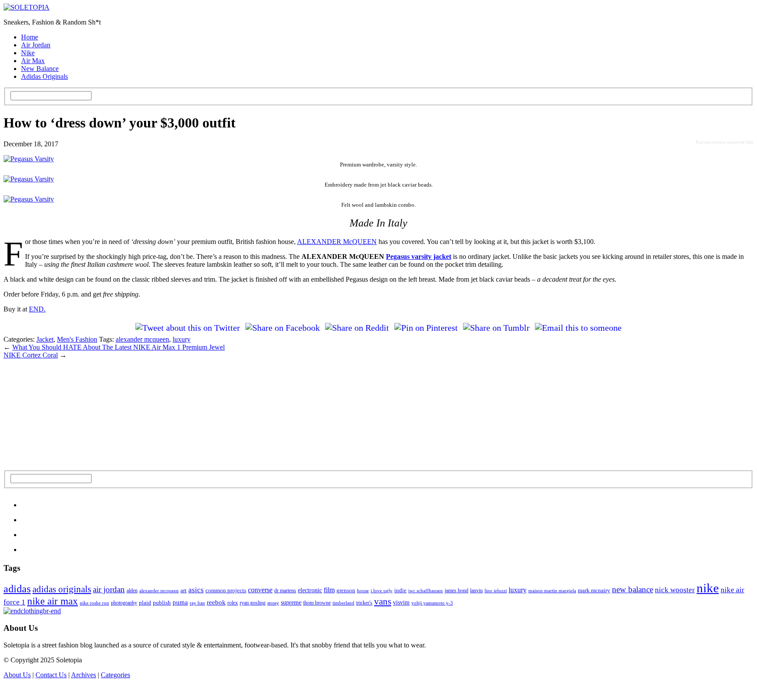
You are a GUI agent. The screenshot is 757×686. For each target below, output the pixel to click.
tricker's (364, 603)
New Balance (40, 68)
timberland (343, 602)
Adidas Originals (44, 76)
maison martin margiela (552, 590)
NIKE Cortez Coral (31, 355)
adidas (17, 588)
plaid (145, 602)
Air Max (33, 60)
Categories (115, 675)
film (329, 590)
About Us (17, 675)
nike (708, 588)
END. (37, 309)
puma (180, 602)
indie (400, 590)
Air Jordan (35, 45)
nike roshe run (94, 602)
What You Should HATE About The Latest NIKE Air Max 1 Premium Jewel (118, 347)
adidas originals (61, 589)
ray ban (197, 602)
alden (132, 590)
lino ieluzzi (496, 590)
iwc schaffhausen (425, 590)
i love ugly (382, 590)
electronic (310, 590)
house (363, 590)
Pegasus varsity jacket (418, 256)
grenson (345, 590)
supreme (291, 602)
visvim (401, 602)
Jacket (44, 339)
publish (162, 602)
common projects (225, 590)
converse (260, 590)
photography (124, 603)
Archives (83, 675)
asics (196, 590)
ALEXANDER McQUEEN (337, 241)
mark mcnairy (594, 590)
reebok (216, 602)
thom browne (317, 603)
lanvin (476, 590)
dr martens (285, 591)
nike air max (52, 601)
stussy (273, 602)
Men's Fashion (77, 339)
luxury (182, 339)
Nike (28, 53)
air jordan (109, 589)
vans (382, 601)
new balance (632, 589)
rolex (232, 603)
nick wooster (675, 590)
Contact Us (51, 675)
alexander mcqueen (142, 339)
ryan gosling (252, 603)
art (183, 590)
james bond (456, 590)
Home (29, 37)
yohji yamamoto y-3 (432, 602)
